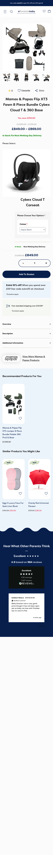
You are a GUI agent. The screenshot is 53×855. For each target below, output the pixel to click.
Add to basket (26, 274)
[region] (26, 608)
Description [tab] (7, 333)
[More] (36, 90)
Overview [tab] (6, 324)
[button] (6, 608)
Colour (23, 224)
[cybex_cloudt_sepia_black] (26, 173)
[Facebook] (44, 11)
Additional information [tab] (12, 343)
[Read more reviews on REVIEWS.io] (26, 583)
